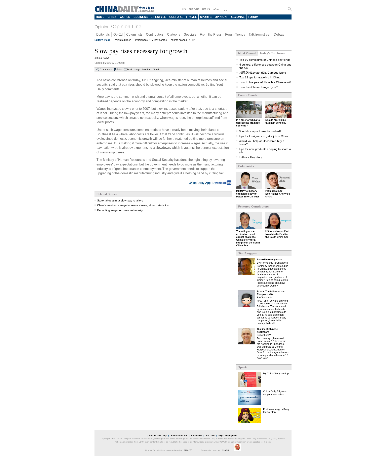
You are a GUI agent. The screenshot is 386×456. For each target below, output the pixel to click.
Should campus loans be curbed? (260, 131)
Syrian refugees (122, 40)
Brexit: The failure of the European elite (270, 293)
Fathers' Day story (250, 157)
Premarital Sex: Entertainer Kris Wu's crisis (277, 194)
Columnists (134, 34)
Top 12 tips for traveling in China (259, 77)
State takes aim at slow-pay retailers (120, 200)
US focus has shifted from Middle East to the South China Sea (277, 234)
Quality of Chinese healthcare (267, 330)
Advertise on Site (178, 435)
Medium (146, 69)
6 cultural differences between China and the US (265, 66)
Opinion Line (127, 27)
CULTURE (176, 16)
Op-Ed (118, 34)
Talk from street (259, 34)
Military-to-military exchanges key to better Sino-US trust (247, 194)
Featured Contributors (253, 206)
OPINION (221, 16)
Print (119, 69)
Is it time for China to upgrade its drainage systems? (248, 123)
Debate (279, 34)
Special (243, 367)
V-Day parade (159, 40)
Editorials (103, 34)
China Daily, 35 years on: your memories (274, 393)
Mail (129, 69)
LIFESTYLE (158, 16)
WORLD (125, 16)
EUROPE (194, 9)
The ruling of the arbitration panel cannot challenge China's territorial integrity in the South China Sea (248, 238)
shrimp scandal (179, 40)
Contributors (154, 34)
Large (137, 69)
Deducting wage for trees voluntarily (120, 210)
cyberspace (141, 40)
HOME (100, 16)
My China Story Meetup (276, 373)
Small (156, 69)
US (184, 9)
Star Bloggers (247, 253)
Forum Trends (235, 34)
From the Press (211, 34)
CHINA (112, 16)
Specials (190, 34)
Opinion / (103, 26)
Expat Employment (228, 435)
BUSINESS (140, 16)
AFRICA (206, 9)
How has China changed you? (258, 87)
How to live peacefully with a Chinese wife (265, 82)
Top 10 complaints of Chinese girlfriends (264, 59)
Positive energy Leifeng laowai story (276, 411)
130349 (225, 450)
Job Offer (210, 435)
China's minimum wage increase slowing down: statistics (133, 205)
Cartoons (173, 34)
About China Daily (158, 435)
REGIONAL (237, 16)
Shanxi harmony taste (269, 259)
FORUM (253, 16)
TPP (194, 40)
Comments (106, 69)
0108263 (188, 450)
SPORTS (205, 16)
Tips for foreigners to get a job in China (263, 136)
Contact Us (196, 435)
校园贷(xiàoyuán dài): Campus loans (262, 72)
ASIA (216, 9)
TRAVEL (191, 16)
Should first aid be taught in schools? (275, 121)
